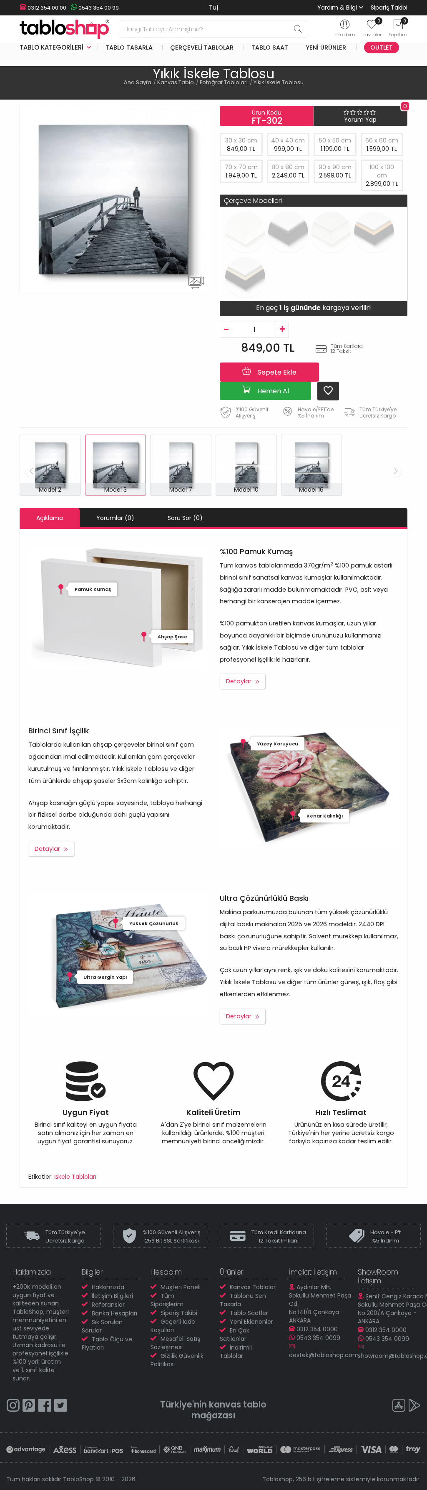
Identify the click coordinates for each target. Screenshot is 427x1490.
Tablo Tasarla (129, 47)
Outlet (381, 47)
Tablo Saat (269, 47)
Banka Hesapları (114, 1313)
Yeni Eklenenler (251, 1322)
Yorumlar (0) (115, 518)
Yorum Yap (360, 119)
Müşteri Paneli (181, 1287)
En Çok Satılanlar (234, 1334)
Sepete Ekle (276, 372)
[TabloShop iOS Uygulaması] (398, 1406)
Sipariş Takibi (389, 7)
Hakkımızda (108, 1287)
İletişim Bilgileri (112, 1296)
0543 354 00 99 (98, 7)
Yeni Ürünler (326, 47)
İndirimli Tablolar (236, 1351)
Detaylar (238, 681)
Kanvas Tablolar (253, 1287)
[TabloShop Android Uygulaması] (414, 1406)
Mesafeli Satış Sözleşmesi (175, 1343)
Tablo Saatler (249, 1313)
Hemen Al (272, 391)
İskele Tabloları (75, 1176)
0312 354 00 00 (46, 7)
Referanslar (108, 1304)
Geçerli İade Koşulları (173, 1326)
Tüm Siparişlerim (167, 1300)
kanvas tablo (237, 1404)
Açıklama (49, 518)
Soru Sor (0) (185, 518)
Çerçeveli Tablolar (202, 47)
